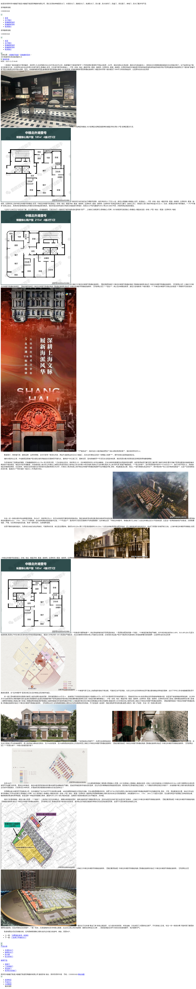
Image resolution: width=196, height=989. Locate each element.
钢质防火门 (9, 952)
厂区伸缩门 (9, 966)
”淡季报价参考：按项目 (19, 935)
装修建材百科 (10, 24)
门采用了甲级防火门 (18, 937)
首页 (6, 18)
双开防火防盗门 (10, 970)
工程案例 (8, 984)
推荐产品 (4, 960)
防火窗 (7, 954)
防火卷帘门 (9, 956)
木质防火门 (9, 950)
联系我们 (8, 26)
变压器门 (8, 968)
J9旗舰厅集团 (14, 55)
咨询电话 (8, 980)
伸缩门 (7, 964)
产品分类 (4, 946)
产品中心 (8, 982)
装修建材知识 (10, 22)
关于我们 (8, 20)
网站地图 (81, 974)
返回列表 (5, 59)
